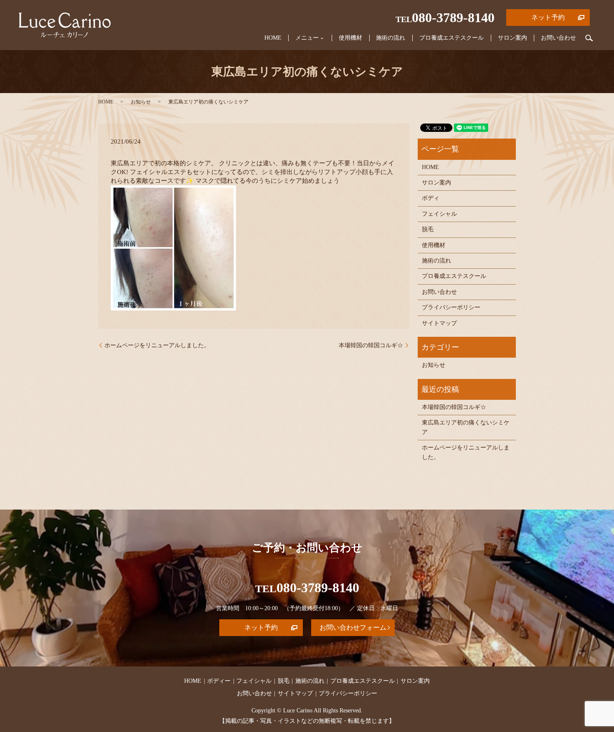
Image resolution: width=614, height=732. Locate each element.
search (589, 38)
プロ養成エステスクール (451, 38)
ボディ (430, 198)
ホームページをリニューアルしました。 (157, 345)
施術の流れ (390, 38)
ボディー (219, 681)
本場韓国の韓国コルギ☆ (371, 345)
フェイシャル (439, 214)
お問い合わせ (558, 38)
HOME (273, 38)
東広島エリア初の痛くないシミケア (466, 427)
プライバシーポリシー (451, 307)
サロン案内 (512, 38)
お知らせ (141, 102)
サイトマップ (439, 323)
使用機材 (350, 38)
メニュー (307, 38)
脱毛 (428, 229)
